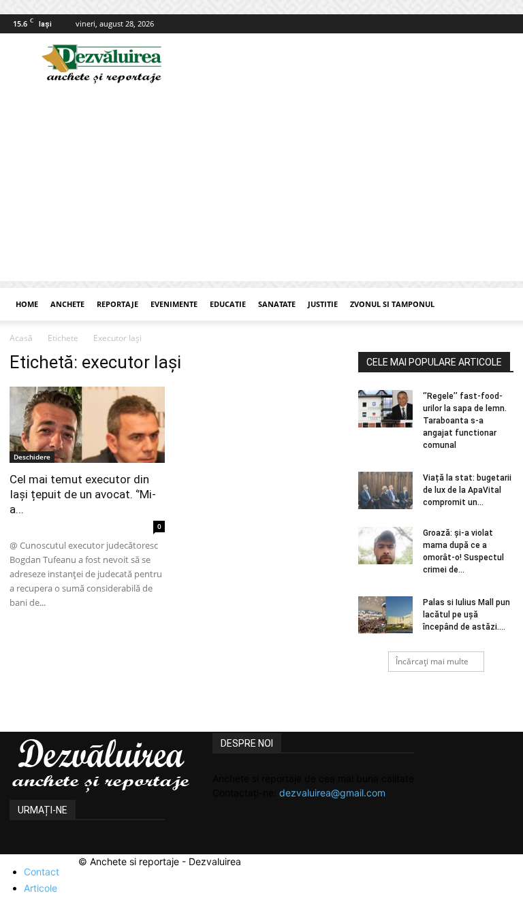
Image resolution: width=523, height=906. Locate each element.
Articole (40, 888)
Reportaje (117, 304)
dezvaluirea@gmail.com (332, 792)
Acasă (21, 338)
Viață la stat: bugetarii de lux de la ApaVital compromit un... (467, 490)
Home (27, 304)
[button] (497, 304)
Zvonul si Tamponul (392, 304)
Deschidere (32, 457)
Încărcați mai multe (432, 661)
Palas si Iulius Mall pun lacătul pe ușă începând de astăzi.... (466, 615)
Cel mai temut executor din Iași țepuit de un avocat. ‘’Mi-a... (83, 494)
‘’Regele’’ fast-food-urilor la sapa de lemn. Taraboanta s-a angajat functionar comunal (465, 420)
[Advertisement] (261, 186)
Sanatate (277, 304)
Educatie (228, 304)
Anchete (67, 304)
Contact (41, 871)
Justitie (323, 304)
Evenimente (173, 304)
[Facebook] (503, 23)
